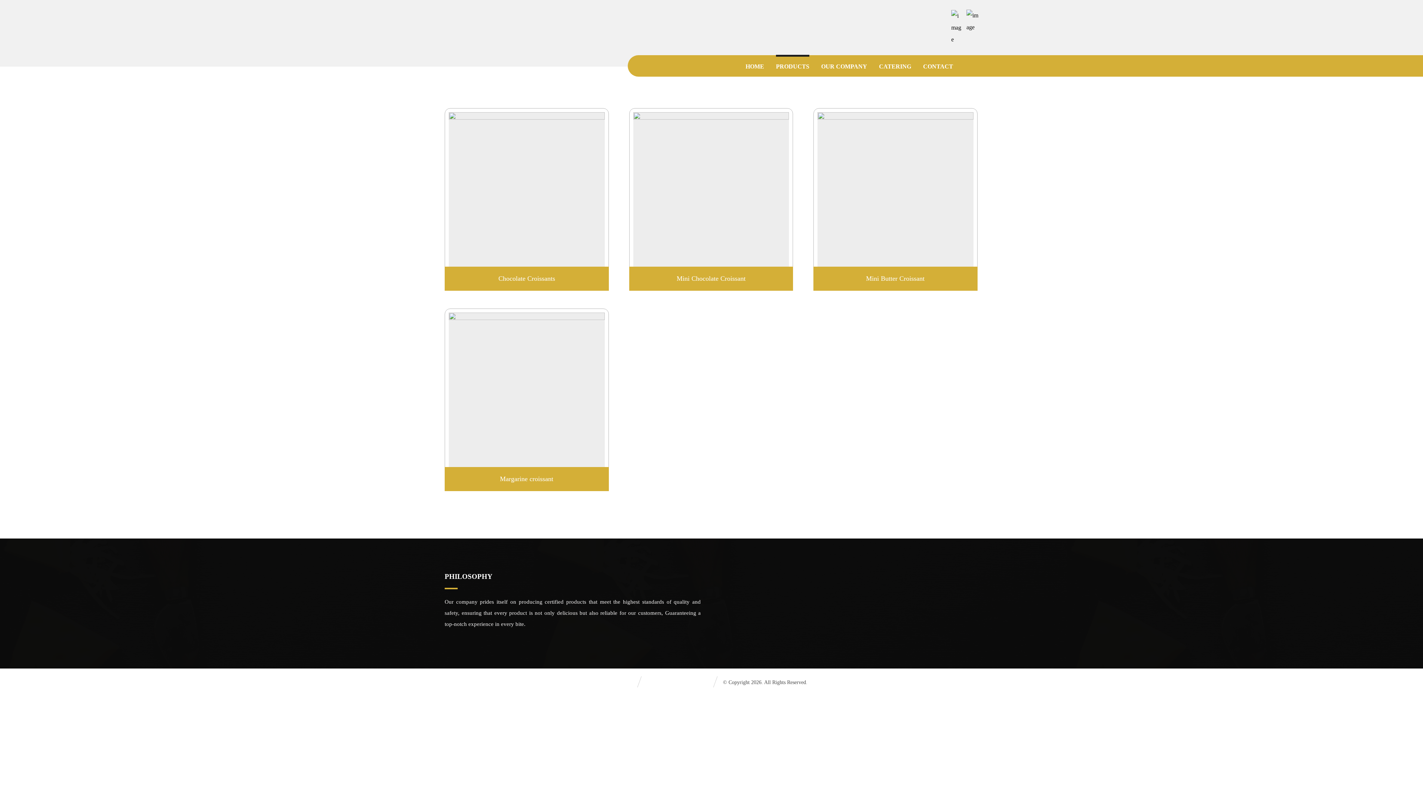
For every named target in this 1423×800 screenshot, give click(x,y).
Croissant (733, 602)
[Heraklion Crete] (474, 20)
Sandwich (733, 614)
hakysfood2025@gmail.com (902, 614)
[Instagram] (941, 15)
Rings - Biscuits (740, 626)
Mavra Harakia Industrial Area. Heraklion (917, 626)
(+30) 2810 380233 (892, 602)
